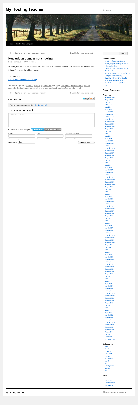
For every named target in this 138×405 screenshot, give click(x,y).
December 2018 (110, 119)
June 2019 (108, 104)
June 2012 (108, 308)
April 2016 (108, 196)
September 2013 (110, 271)
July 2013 (108, 276)
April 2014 (108, 254)
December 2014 (110, 235)
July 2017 (108, 160)
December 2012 (110, 293)
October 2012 (109, 298)
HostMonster (109, 358)
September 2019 (110, 97)
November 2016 (110, 179)
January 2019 (109, 117)
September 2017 (110, 155)
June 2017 (108, 162)
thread (54, 88)
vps (106, 370)
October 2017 (109, 153)
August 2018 (109, 129)
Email (39, 133)
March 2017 (109, 170)
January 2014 (109, 262)
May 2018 (108, 136)
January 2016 (109, 204)
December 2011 (110, 322)
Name (10, 133)
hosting (31, 88)
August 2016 (109, 187)
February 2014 (109, 259)
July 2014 (108, 247)
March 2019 (109, 112)
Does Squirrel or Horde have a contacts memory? (27, 53)
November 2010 (110, 339)
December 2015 (110, 206)
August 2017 (109, 158)
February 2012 (109, 317)
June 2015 (108, 220)
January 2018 (109, 146)
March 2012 (109, 315)
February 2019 (109, 114)
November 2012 (110, 295)
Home (11, 43)
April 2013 (108, 283)
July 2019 (108, 102)
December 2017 (110, 148)
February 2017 (109, 172)
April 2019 (108, 109)
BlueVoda (29, 85)
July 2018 (108, 131)
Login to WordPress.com (52, 129)
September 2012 (110, 300)
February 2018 (109, 143)
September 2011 (110, 329)
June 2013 (108, 279)
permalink (79, 88)
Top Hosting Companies (25, 43)
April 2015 (108, 225)
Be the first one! (41, 105)
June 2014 (108, 250)
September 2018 (110, 126)
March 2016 (109, 199)
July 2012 (108, 305)
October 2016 (109, 182)
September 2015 (110, 213)
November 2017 (110, 150)
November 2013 (110, 266)
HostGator (108, 353)
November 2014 (110, 237)
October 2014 (109, 240)
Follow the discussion (92, 98)
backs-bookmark (77, 85)
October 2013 (109, 269)
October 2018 (109, 124)
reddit (37, 88)
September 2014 (110, 242)
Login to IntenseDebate (37, 129)
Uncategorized (109, 366)
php (42, 85)
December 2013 (110, 264)
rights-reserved (45, 88)
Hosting (33, 62)
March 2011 (109, 337)
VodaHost (47, 85)
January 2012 (109, 320)
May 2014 (108, 252)
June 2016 (108, 191)
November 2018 (110, 121)
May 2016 (108, 194)
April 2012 (108, 312)
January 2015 (109, 233)
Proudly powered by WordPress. (115, 392)
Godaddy (108, 351)
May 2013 (108, 281)
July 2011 (108, 334)
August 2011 (109, 332)
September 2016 (110, 184)
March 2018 (109, 141)
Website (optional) (72, 133)
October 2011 (109, 327)
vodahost (61, 88)
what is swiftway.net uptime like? (115, 61)
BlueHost (108, 346)
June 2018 (108, 133)
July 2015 (108, 218)
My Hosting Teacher (25, 9)
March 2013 (109, 286)
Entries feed (108, 380)
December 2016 (110, 177)
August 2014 (109, 245)
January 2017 (109, 175)
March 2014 (109, 257)
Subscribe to (13, 142)
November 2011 (110, 324)
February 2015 (109, 230)
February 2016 (109, 201)
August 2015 (109, 216)
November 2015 (110, 208)
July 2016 (108, 189)
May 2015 (108, 223)
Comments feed (110, 382)
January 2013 (109, 291)
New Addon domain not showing (22, 79)
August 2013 (109, 274)
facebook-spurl (22, 88)
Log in (107, 378)
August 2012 (109, 303)
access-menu (65, 85)
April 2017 (108, 167)
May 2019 (108, 107)
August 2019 (109, 100)
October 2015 (109, 211)
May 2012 (108, 310)
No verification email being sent (82, 53)
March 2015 (109, 228)
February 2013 (109, 288)
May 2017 (108, 165)
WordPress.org (109, 385)
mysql (107, 361)
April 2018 (108, 138)
